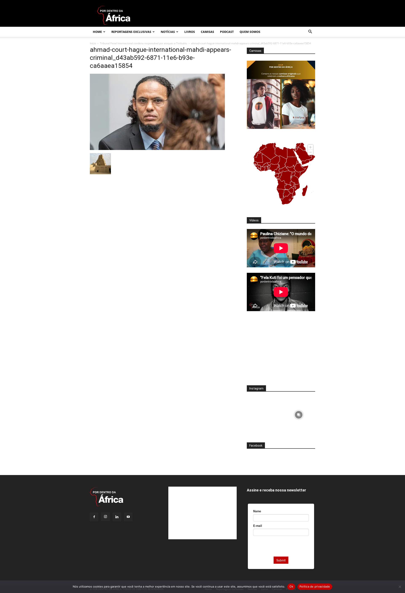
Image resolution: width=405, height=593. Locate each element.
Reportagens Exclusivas (131, 32)
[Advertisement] (281, 351)
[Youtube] (128, 517)
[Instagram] (105, 517)
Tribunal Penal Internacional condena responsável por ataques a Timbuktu (143, 43)
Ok (291, 586)
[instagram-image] (263, 413)
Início (93, 43)
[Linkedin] (117, 517)
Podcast (227, 32)
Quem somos (250, 32)
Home (97, 32)
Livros (189, 32)
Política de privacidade (315, 586)
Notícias (168, 32)
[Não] (400, 587)
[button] (310, 32)
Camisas (207, 32)
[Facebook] (94, 517)
